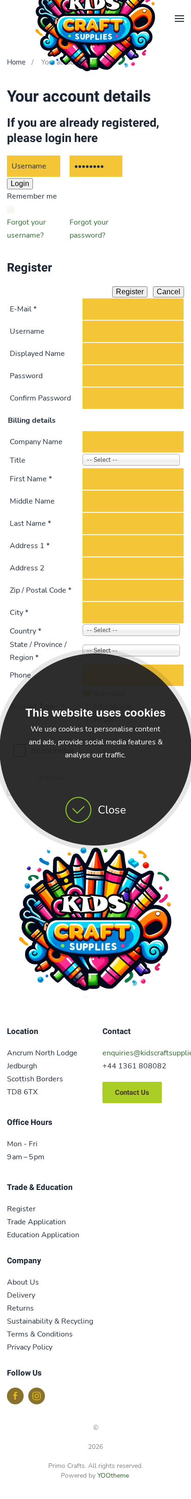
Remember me (32, 196)
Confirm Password (40, 398)
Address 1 (30, 546)
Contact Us (132, 1092)
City (19, 612)
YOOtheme (113, 1475)
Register (130, 292)
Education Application (43, 1235)
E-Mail (23, 309)
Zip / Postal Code (40, 590)
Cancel (168, 292)
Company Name (36, 442)
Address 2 (27, 568)
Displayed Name (37, 354)
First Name (31, 479)
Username (27, 331)
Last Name (30, 523)
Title (17, 460)
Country (25, 631)
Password (26, 376)
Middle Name (32, 501)
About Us (23, 1282)
